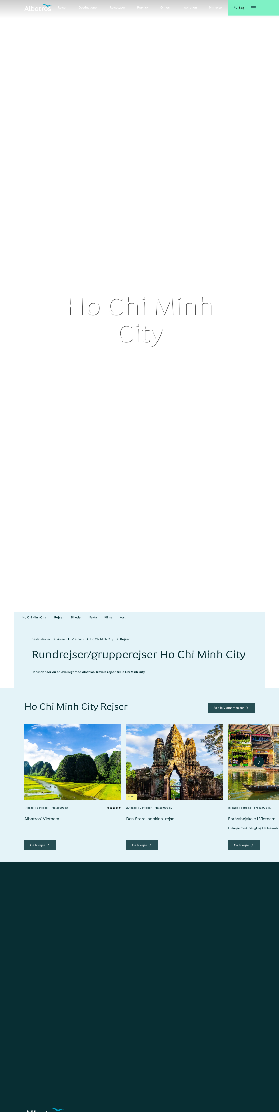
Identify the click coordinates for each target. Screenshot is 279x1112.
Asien (61, 639)
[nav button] (259, 762)
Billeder (76, 617)
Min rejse (215, 7)
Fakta (93, 617)
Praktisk (142, 7)
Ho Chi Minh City (34, 617)
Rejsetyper (117, 7)
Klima (108, 617)
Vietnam (78, 639)
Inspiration (189, 7)
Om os (165, 7)
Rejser (62, 7)
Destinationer (88, 7)
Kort (122, 617)
